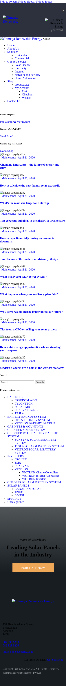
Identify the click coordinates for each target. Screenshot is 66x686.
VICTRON (21, 469)
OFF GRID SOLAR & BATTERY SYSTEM (34, 482)
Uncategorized (15, 501)
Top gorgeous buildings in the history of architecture (32, 220)
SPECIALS (14, 498)
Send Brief (6, 136)
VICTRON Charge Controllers (40, 472)
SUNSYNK (22, 465)
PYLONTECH (24, 403)
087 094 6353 (11, 642)
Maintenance (8, 157)
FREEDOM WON (26, 400)
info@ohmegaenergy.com (15, 121)
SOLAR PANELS (18, 485)
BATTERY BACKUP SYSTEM (26, 416)
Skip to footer (44, 1)
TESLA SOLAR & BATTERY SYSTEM (39, 446)
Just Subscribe (55, 659)
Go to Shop (6, 150)
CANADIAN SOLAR (28, 488)
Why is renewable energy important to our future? (31, 311)
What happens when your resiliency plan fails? (29, 294)
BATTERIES (15, 397)
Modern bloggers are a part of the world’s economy (32, 367)
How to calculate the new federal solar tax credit (30, 185)
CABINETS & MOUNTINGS (25, 426)
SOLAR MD (22, 406)
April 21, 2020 (26, 157)
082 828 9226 (11, 645)
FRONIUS (21, 459)
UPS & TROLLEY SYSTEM (32, 420)
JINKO (19, 492)
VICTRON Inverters (34, 479)
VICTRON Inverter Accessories (40, 475)
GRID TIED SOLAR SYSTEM (26, 429)
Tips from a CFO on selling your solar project (28, 329)
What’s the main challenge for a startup (24, 203)
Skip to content (8, 1)
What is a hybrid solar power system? (23, 276)
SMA (18, 462)
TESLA (19, 413)
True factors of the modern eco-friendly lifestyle (29, 259)
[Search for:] (17, 382)
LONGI (19, 495)
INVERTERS (15, 456)
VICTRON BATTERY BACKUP (35, 423)
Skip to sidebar (26, 1)
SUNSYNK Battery (26, 410)
